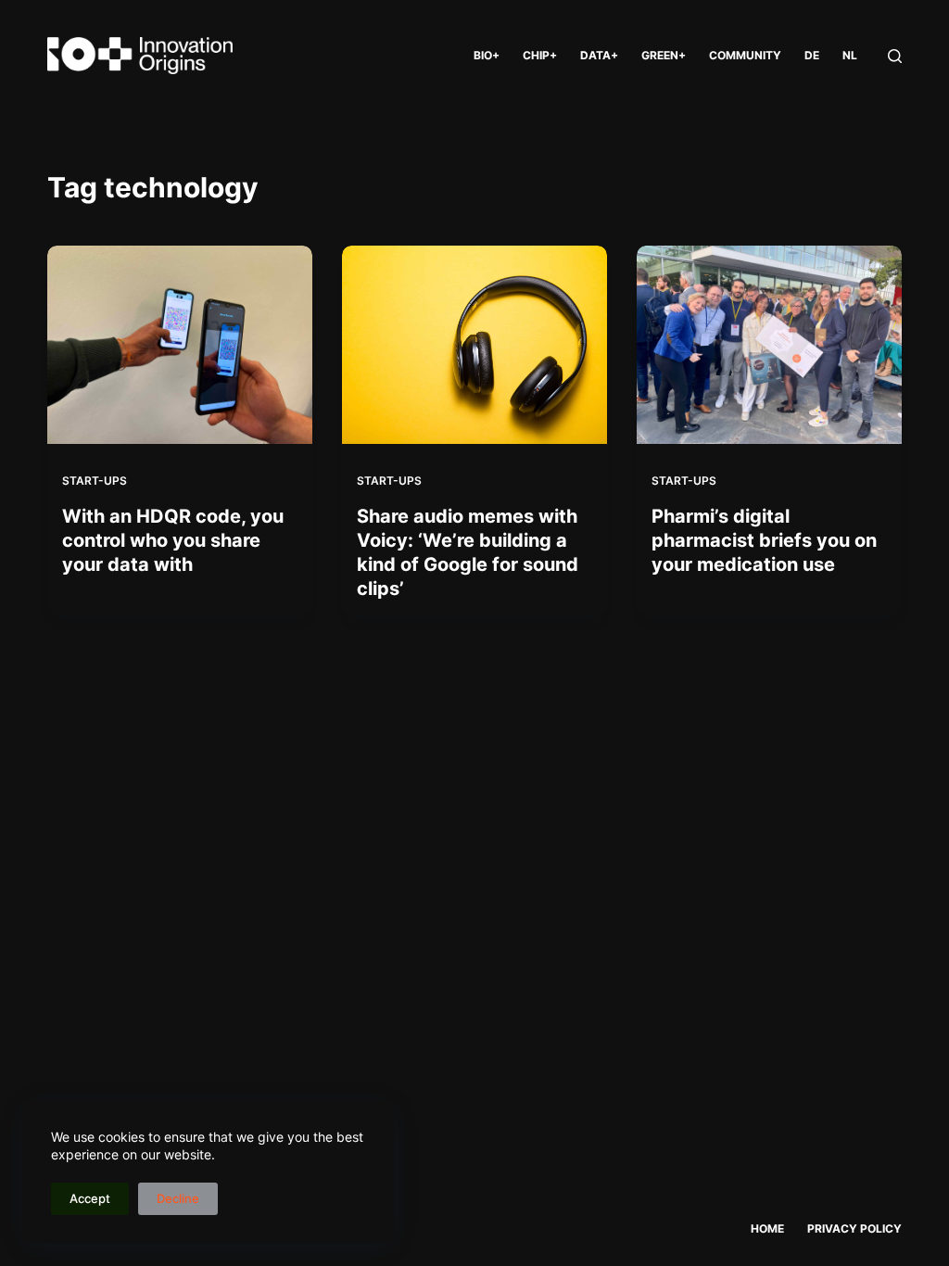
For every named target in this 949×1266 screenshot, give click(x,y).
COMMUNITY (745, 55)
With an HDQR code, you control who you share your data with (173, 540)
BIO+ (487, 55)
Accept (90, 1198)
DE (811, 55)
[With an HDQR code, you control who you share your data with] (179, 345)
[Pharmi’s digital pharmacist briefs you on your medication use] (769, 345)
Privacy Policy (854, 1228)
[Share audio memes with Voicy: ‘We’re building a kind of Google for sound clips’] (474, 345)
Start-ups (94, 480)
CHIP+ (540, 55)
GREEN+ (663, 55)
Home (767, 1228)
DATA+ (599, 55)
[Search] (895, 56)
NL (849, 55)
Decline (178, 1198)
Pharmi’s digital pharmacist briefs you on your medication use (764, 540)
